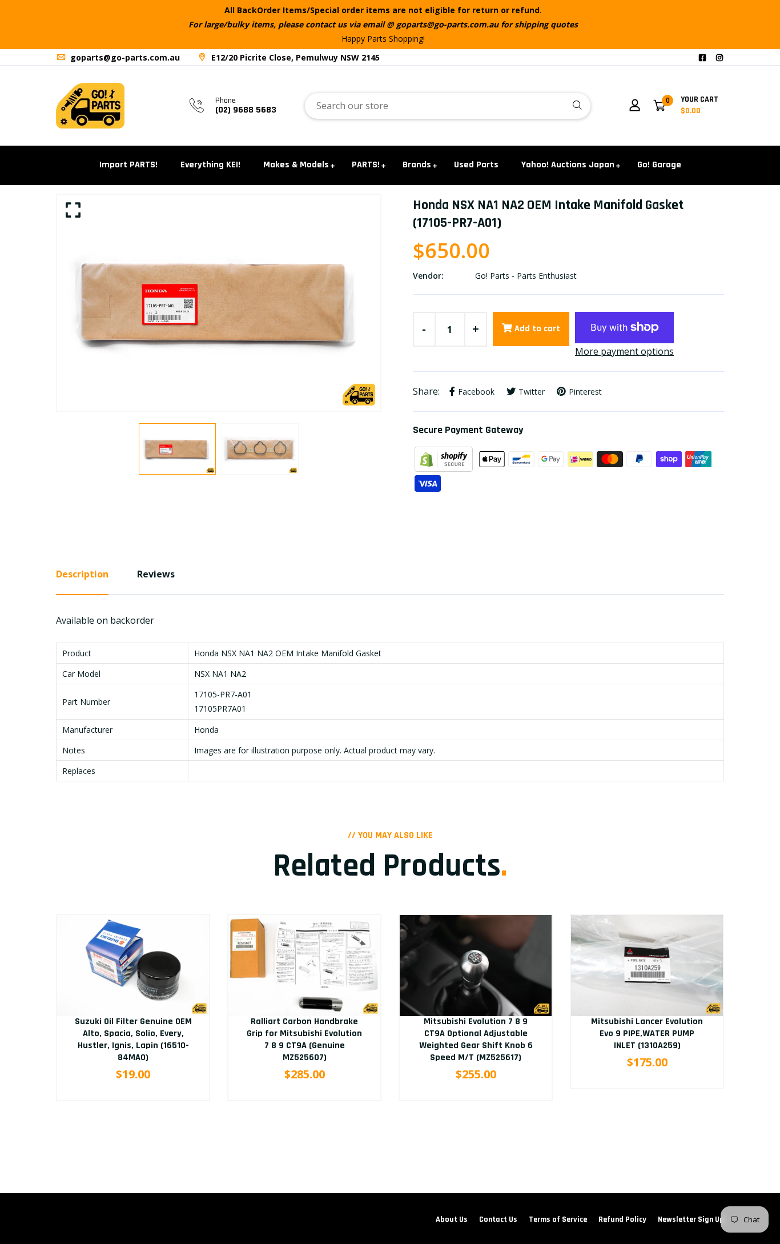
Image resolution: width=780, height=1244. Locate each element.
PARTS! (366, 165)
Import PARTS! (128, 165)
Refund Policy (622, 1219)
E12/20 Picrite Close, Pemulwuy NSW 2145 (294, 57)
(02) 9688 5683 (245, 110)
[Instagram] (719, 57)
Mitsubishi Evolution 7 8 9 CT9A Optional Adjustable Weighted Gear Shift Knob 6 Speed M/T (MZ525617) (476, 1039)
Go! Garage (659, 165)
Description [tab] (82, 574)
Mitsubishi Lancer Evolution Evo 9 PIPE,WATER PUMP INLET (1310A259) (647, 1034)
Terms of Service (558, 1219)
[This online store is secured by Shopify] (445, 458)
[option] (218, 303)
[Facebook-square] (702, 57)
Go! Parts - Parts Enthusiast (526, 275)
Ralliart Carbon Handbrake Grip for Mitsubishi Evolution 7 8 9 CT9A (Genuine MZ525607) (304, 1039)
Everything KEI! (210, 165)
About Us (452, 1219)
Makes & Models (296, 165)
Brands (417, 165)
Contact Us (498, 1219)
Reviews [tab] (156, 574)
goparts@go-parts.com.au (124, 57)
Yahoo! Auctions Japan (567, 165)
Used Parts (476, 165)
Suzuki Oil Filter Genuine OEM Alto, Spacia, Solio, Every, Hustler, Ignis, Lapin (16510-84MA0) (133, 1039)
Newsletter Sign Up (691, 1219)
